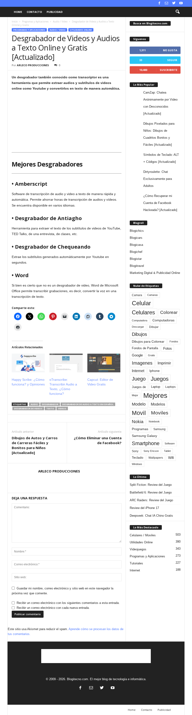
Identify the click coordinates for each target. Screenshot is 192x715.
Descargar (138, 326)
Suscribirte (168, 70)
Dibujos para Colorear (148, 341)
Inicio (15, 21)
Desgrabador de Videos (28, 408)
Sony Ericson (151, 451)
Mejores (155, 395)
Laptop (155, 386)
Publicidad (55, 12)
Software (170, 443)
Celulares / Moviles (143, 535)
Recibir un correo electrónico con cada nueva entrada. (53, 608)
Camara (137, 295)
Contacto (34, 12)
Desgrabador (50, 404)
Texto (50, 408)
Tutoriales (136, 563)
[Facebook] (159, 3)
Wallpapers (155, 457)
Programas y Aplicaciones (35, 21)
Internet (138, 371)
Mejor (135, 395)
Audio (34, 404)
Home (18, 12)
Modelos (158, 404)
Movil (139, 413)
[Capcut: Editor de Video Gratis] (103, 363)
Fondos (174, 341)
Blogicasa (136, 245)
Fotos (167, 348)
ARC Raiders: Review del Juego (151, 500)
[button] (177, 12)
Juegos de (139, 387)
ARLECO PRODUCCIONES (33, 65)
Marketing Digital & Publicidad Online (155, 273)
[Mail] (166, 3)
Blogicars (136, 238)
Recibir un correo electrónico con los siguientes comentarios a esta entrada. (68, 603)
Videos (62, 408)
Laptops (170, 386)
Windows (137, 464)
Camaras (152, 295)
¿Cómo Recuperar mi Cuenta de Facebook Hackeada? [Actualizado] (160, 203)
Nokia (138, 421)
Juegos (160, 379)
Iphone (154, 371)
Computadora (139, 320)
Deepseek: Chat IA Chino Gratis (151, 515)
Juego (139, 379)
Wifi (171, 458)
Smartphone (145, 443)
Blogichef (136, 252)
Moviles (159, 413)
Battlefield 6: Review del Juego (151, 492)
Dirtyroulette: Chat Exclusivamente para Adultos (157, 179)
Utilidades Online (81, 29)
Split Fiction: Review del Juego (151, 484)
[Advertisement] (96, 656)
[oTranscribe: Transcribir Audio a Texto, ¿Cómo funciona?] (65, 363)
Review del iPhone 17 (144, 508)
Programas (140, 429)
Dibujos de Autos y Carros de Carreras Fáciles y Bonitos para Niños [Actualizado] (35, 445)
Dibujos (139, 334)
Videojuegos (138, 549)
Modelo (139, 404)
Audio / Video (60, 21)
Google (137, 355)
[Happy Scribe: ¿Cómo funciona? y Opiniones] (28, 363)
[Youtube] (181, 3)
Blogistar (136, 259)
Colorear (168, 312)
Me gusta (170, 50)
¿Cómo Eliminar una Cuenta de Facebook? (98, 440)
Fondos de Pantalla (145, 348)
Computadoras (163, 320)
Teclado (137, 457)
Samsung (159, 429)
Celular (141, 303)
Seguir (172, 60)
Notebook (154, 421)
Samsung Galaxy (144, 436)
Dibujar (154, 327)
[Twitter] (174, 3)
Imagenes (142, 363)
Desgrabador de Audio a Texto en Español (88, 404)
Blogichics (137, 230)
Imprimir (164, 363)
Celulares (143, 312)
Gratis (151, 355)
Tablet (167, 451)
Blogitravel (137, 266)
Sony (135, 451)
